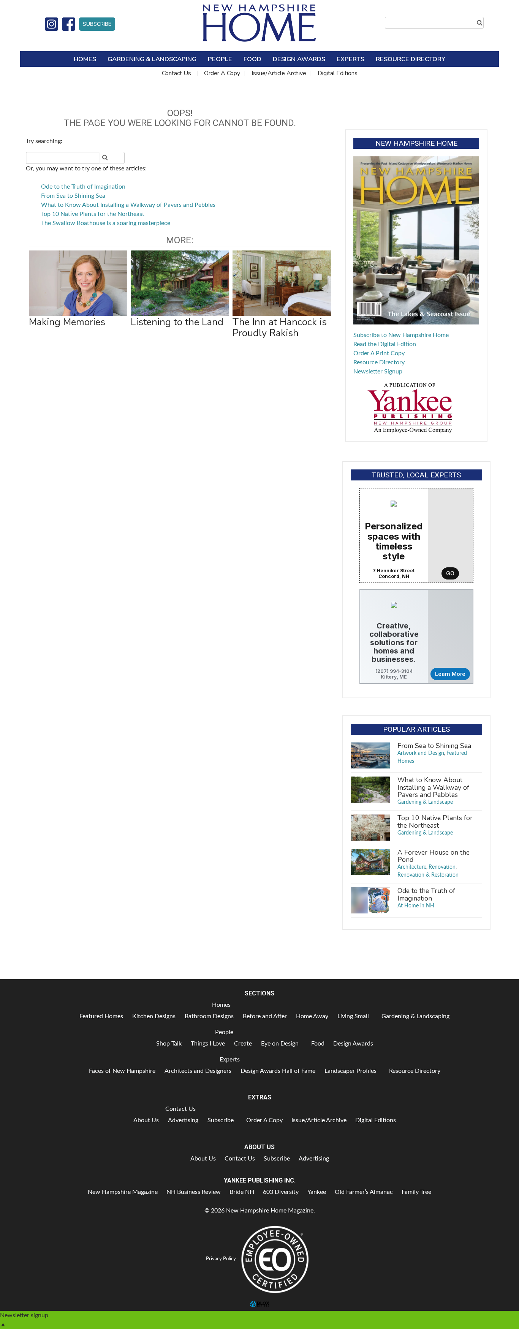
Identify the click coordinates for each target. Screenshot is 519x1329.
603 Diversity (281, 1192)
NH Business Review (193, 1192)
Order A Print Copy (379, 353)
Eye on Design (280, 1044)
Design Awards (299, 59)
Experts (350, 59)
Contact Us (176, 73)
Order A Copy (222, 73)
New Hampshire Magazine (123, 1192)
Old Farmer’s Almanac (364, 1192)
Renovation (442, 867)
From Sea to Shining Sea (73, 196)
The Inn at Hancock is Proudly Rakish (280, 327)
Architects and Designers (198, 1071)
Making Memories (67, 322)
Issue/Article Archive (279, 73)
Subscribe (97, 24)
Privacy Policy (221, 1259)
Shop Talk (169, 1044)
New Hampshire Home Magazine (259, 23)
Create (243, 1044)
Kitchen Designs (154, 1016)
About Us (146, 1120)
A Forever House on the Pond (433, 856)
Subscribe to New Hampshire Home (401, 335)
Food (252, 59)
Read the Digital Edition (384, 344)
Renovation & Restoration (428, 875)
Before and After (265, 1016)
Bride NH (241, 1192)
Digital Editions (338, 73)
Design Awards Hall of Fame (278, 1071)
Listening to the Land (177, 322)
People (220, 59)
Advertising (183, 1120)
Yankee (316, 1192)
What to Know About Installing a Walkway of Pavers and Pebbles (128, 205)
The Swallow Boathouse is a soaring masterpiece (105, 223)
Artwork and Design (420, 753)
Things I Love (208, 1044)
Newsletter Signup (377, 371)
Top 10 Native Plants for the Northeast (92, 214)
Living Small (353, 1016)
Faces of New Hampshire (122, 1071)
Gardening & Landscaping (152, 59)
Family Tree (416, 1192)
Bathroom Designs (209, 1016)
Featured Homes (101, 1016)
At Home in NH (415, 906)
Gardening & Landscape (425, 802)
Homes (85, 59)
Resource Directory (410, 59)
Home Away (312, 1016)
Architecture (411, 867)
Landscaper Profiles (350, 1071)
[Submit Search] (479, 22)
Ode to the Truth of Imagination (83, 187)
